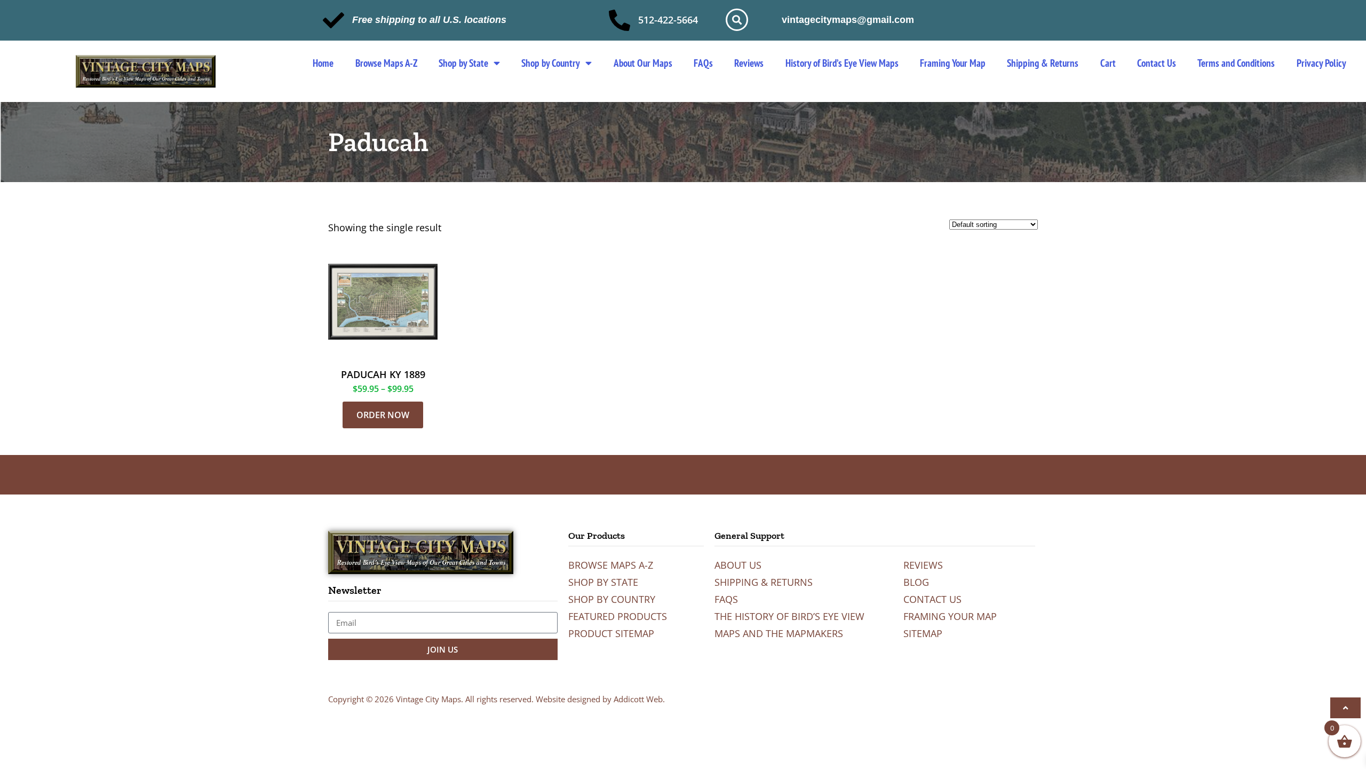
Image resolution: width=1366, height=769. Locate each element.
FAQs (703, 63)
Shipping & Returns (1042, 63)
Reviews (749, 63)
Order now (382, 415)
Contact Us (1156, 63)
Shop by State (463, 63)
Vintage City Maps (428, 699)
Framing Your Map (953, 63)
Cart (1108, 63)
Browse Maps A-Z (386, 63)
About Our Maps (643, 63)
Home (323, 63)
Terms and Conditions (1236, 63)
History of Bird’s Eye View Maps (842, 63)
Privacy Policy (1321, 63)
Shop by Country (550, 63)
